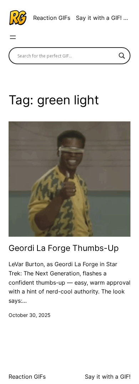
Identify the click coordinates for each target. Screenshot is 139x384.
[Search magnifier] (122, 56)
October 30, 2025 (30, 315)
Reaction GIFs (51, 17)
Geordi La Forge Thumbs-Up (64, 248)
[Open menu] (13, 37)
